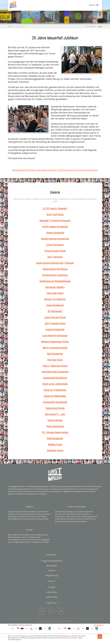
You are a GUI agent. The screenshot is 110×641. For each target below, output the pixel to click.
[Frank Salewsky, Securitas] (18, 628)
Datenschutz (52, 596)
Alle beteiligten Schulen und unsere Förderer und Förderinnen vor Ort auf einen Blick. (55, 170)
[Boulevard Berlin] (32, 628)
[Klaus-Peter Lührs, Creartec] (28, 628)
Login (100, 26)
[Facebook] (51, 611)
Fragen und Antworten (51, 560)
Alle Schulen (51, 565)
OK (99, 636)
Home (10, 26)
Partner (51, 570)
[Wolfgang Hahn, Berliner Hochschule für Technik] (50, 628)
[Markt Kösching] (46, 628)
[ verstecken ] (98, 625)
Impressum (51, 592)
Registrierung (51, 575)
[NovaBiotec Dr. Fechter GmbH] (41, 628)
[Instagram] (42, 611)
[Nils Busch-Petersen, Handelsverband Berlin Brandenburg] (23, 628)
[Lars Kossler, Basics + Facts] (9, 628)
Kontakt (51, 587)
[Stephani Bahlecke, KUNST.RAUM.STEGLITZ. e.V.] (14, 628)
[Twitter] (61, 611)
